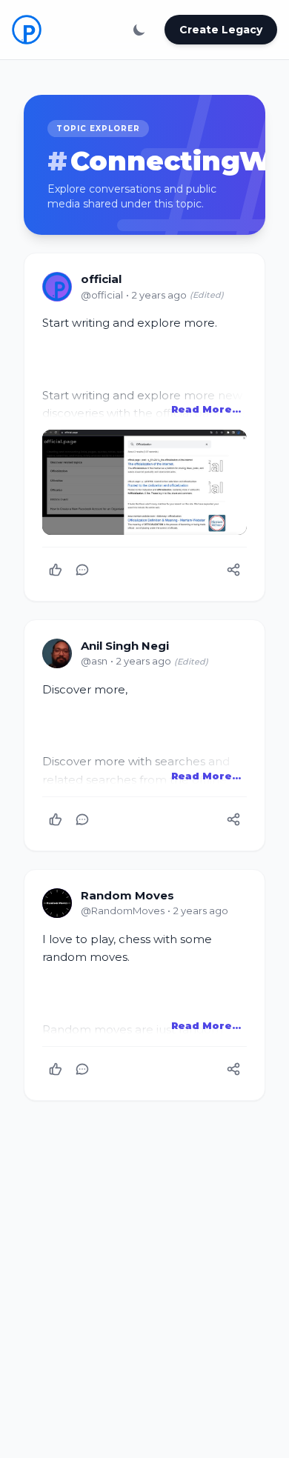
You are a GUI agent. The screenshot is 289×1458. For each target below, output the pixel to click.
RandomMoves (123, 910)
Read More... (206, 409)
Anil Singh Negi (125, 646)
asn (94, 661)
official (101, 279)
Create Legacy (220, 29)
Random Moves (127, 895)
